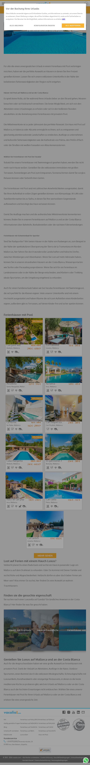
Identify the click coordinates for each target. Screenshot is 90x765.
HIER (63, 19)
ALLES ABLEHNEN (16, 26)
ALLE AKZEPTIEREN (73, 26)
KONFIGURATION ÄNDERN (44, 26)
